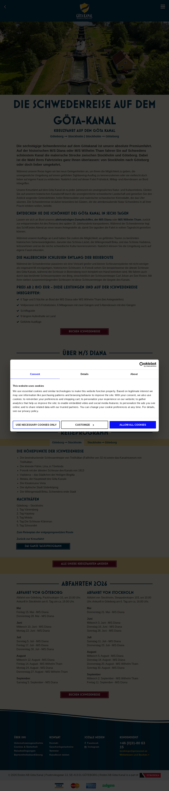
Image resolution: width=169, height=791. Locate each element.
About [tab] (134, 374)
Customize (82, 424)
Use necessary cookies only (36, 424)
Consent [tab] (35, 374)
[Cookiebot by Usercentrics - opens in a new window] (141, 364)
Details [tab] (85, 374)
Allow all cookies (132, 424)
